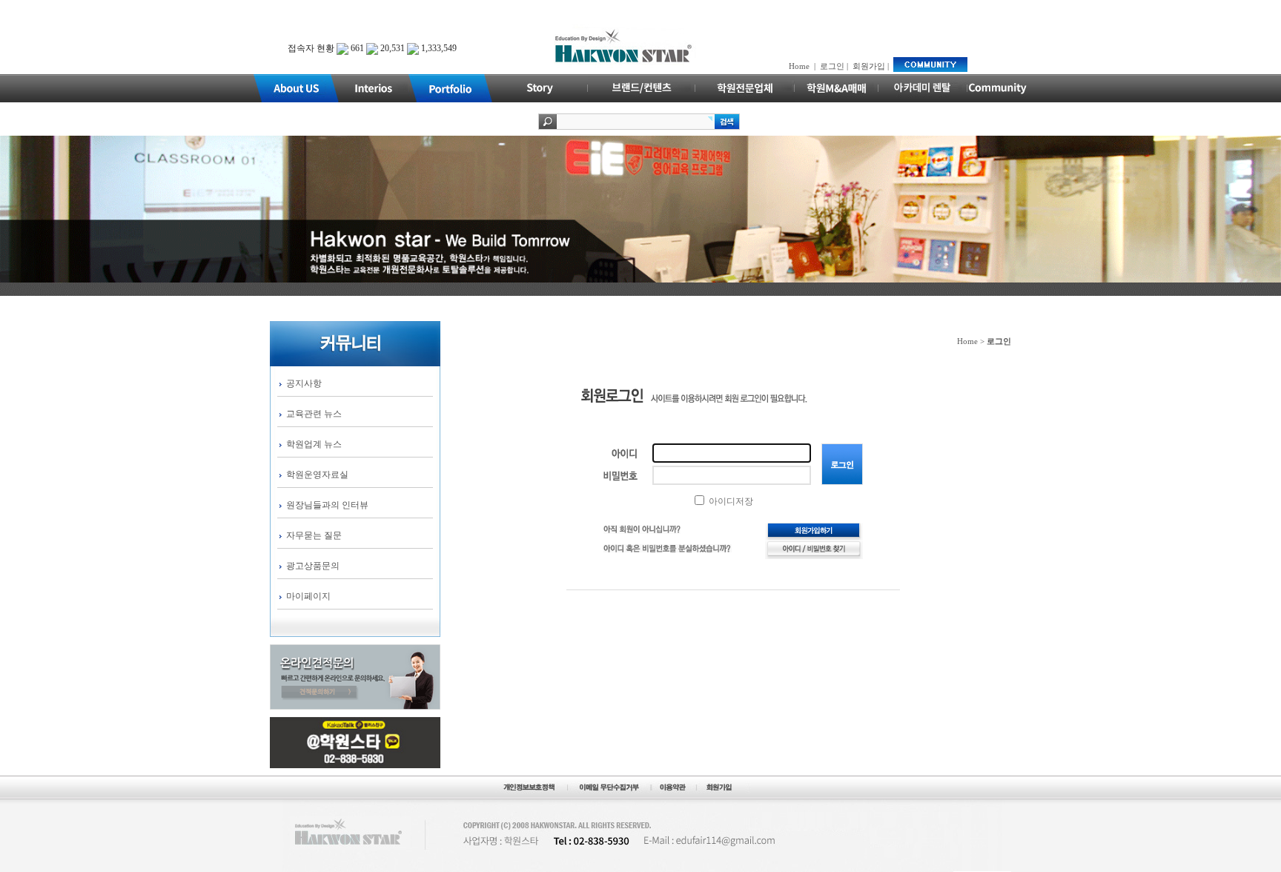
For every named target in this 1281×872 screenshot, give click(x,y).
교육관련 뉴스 (314, 414)
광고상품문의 (313, 566)
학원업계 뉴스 (314, 444)
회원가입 (869, 66)
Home (799, 66)
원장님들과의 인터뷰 (327, 505)
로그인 (832, 66)
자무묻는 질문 (314, 535)
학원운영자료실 (317, 474)
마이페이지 (308, 596)
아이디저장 (729, 501)
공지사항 (304, 383)
